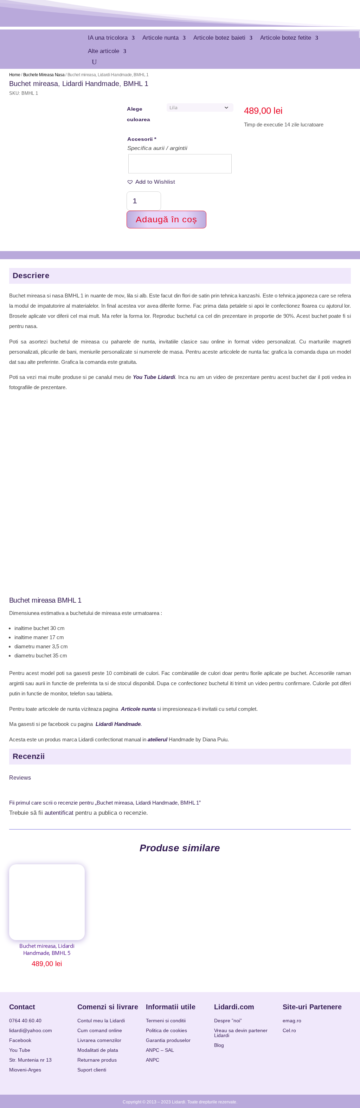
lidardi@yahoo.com (30, 1030)
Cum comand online (99, 1030)
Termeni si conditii (166, 1020)
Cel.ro (289, 1030)
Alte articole (103, 51)
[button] (151, 181)
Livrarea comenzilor (99, 1040)
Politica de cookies (166, 1030)
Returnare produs (97, 1060)
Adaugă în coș (166, 219)
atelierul (157, 739)
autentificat (59, 812)
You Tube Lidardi (154, 377)
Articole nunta (160, 37)
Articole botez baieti (219, 37)
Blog (219, 1045)
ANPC (152, 1060)
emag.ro (292, 1020)
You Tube (19, 1050)
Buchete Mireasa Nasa (44, 74)
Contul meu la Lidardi (101, 1020)
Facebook (20, 1040)
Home (14, 74)
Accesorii (141, 139)
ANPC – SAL (160, 1050)
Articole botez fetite (285, 37)
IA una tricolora (108, 37)
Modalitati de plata (97, 1050)
